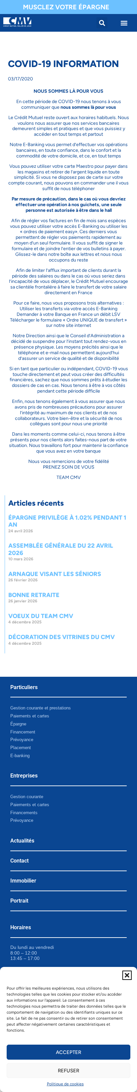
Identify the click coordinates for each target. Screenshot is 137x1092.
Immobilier (23, 881)
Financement (22, 731)
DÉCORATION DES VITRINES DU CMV (61, 637)
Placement (20, 747)
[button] (127, 975)
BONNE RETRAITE (34, 595)
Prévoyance (21, 739)
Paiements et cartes (29, 715)
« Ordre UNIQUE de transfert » (95, 320)
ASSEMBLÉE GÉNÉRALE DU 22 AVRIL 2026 (60, 549)
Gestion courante (26, 796)
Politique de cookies (65, 1084)
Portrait (19, 901)
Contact (19, 861)
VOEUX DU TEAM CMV (40, 616)
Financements (24, 812)
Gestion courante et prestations (40, 707)
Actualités (22, 841)
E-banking (20, 755)
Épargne (18, 723)
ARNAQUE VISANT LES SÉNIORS (54, 574)
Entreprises (24, 775)
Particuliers (24, 687)
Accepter (68, 1052)
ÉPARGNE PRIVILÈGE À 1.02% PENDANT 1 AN (67, 521)
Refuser (68, 1071)
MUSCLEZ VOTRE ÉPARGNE (66, 7)
